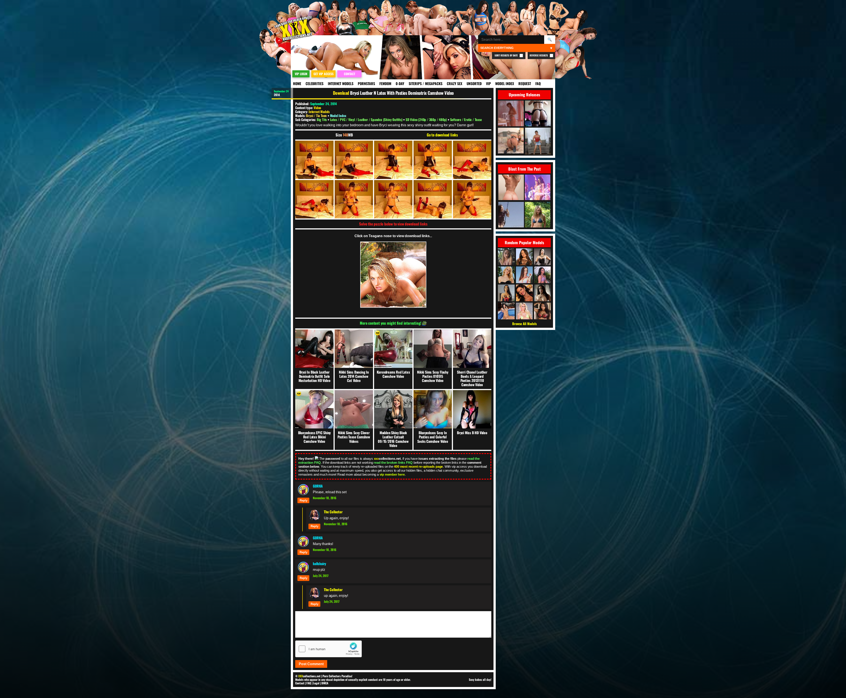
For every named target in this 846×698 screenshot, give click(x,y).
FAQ (538, 83)
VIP (488, 83)
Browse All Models (524, 323)
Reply (303, 500)
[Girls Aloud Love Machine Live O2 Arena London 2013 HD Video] (537, 188)
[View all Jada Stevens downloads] (524, 274)
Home (297, 83)
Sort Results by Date (506, 55)
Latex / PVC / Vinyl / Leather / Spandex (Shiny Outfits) (366, 119)
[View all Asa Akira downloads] (506, 293)
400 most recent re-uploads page (418, 466)
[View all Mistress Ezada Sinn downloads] (542, 256)
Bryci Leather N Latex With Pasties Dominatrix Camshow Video (402, 92)
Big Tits (322, 119)
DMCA (324, 683)
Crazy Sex (454, 83)
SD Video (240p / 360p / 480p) (427, 119)
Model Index (504, 83)
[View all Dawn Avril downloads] (506, 311)
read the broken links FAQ (393, 462)
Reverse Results (539, 55)
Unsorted (474, 83)
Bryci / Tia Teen (317, 115)
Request (524, 83)
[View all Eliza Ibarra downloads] (542, 311)
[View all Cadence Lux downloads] (506, 274)
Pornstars (366, 83)
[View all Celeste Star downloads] (542, 293)
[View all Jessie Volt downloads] (524, 311)
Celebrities (314, 83)
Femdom (385, 83)
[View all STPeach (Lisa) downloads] (506, 256)
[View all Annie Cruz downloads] (524, 256)
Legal (316, 683)
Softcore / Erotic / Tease (466, 119)
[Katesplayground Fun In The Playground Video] (511, 215)
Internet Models (340, 83)
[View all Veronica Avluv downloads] (524, 293)
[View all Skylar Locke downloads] (542, 274)
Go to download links (442, 135)
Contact (299, 683)
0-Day (400, 83)
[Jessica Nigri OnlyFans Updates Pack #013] (511, 188)
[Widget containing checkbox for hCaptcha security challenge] (328, 648)
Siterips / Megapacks (425, 83)
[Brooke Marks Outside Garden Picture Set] (537, 215)
